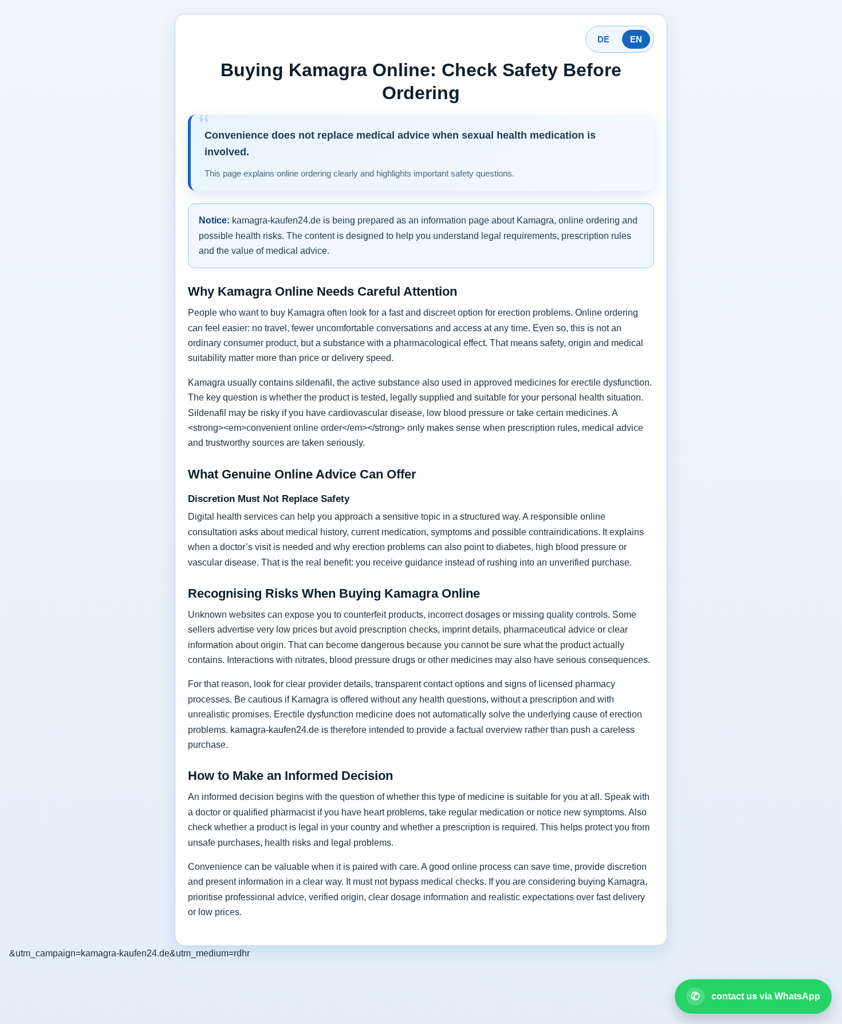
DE (603, 39)
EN (636, 39)
